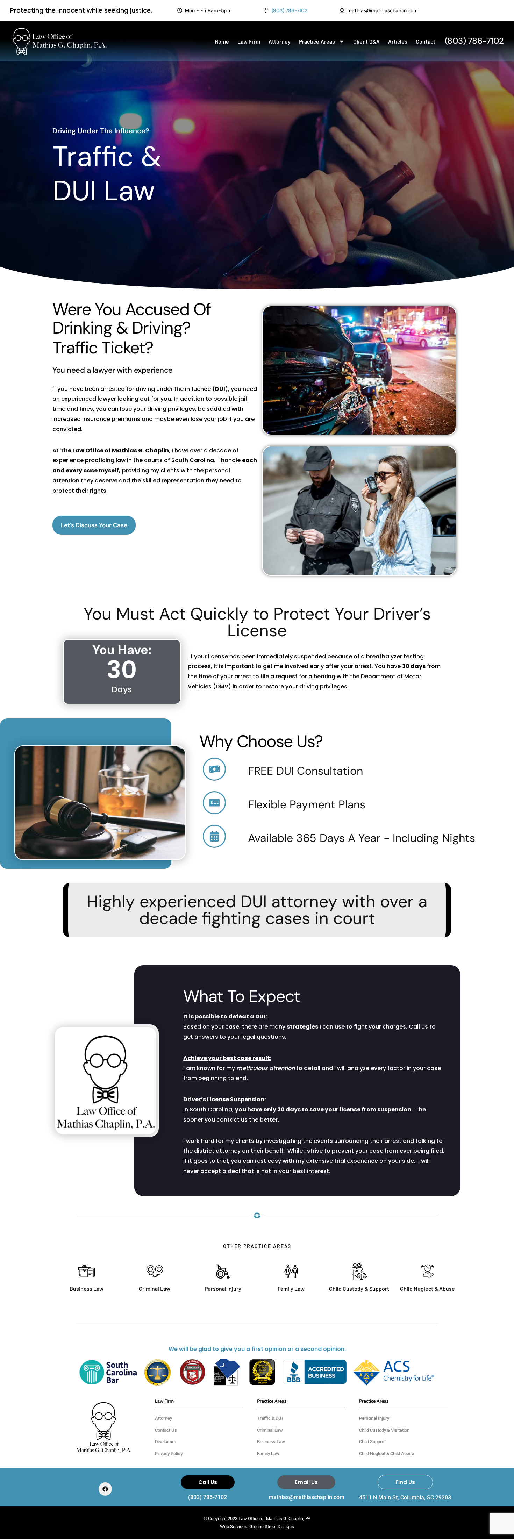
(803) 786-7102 (207, 1497)
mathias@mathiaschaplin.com (306, 1497)
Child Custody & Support (359, 1288)
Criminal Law (154, 1288)
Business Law (86, 1288)
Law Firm (248, 41)
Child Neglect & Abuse (427, 1288)
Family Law (291, 1288)
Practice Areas (317, 41)
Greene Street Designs (271, 1526)
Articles (397, 41)
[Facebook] (105, 1489)
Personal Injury (223, 1288)
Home (222, 41)
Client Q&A (366, 41)
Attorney (280, 41)
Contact (425, 41)
